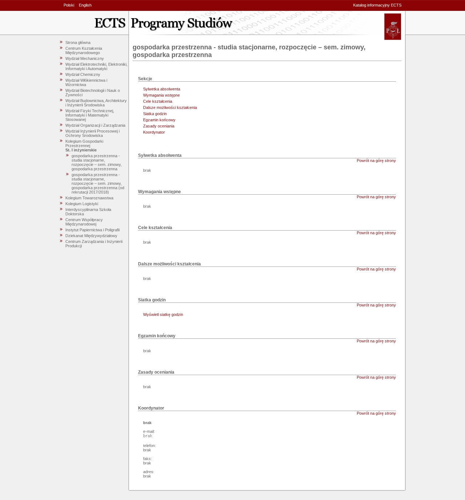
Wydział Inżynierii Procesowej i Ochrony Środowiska (92, 133)
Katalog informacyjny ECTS (377, 5)
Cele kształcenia (157, 101)
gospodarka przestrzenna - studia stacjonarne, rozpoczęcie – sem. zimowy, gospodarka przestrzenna (97, 162)
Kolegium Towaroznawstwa (89, 198)
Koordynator (154, 132)
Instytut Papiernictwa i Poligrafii (92, 230)
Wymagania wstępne (161, 95)
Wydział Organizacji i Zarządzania (95, 125)
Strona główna (77, 42)
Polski (69, 5)
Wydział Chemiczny (82, 74)
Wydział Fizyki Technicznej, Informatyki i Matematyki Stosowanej (89, 115)
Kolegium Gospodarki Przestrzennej (84, 143)
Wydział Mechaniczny (84, 58)
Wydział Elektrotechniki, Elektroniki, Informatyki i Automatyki (96, 66)
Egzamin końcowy (159, 120)
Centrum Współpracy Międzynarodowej (84, 222)
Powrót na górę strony (376, 160)
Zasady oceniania (158, 126)
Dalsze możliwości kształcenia (170, 107)
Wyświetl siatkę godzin (163, 314)
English (85, 5)
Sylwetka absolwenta (161, 89)
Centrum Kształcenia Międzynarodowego (83, 50)
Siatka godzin (155, 113)
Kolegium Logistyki (81, 204)
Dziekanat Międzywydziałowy (91, 235)
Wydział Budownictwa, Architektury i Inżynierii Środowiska (96, 102)
